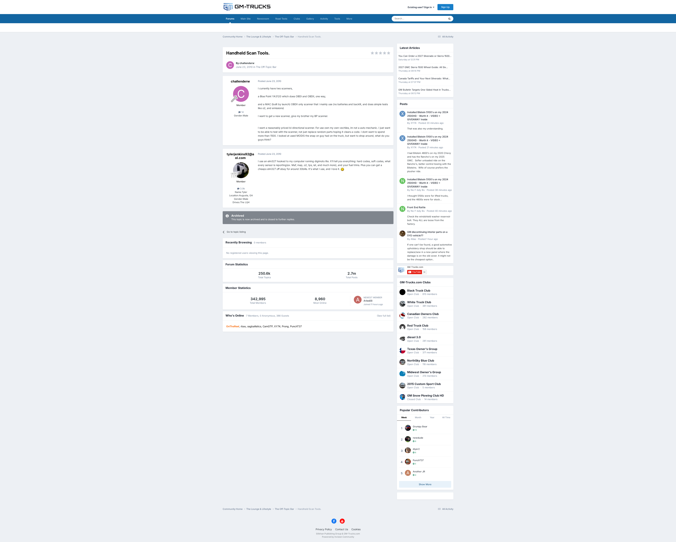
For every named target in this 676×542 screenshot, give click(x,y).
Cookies (356, 529)
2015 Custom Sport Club (424, 384)
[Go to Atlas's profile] (402, 234)
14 (242, 112)
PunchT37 (418, 460)
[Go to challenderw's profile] (230, 65)
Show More (425, 484)
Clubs (297, 18)
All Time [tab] (446, 417)
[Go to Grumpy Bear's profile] (408, 428)
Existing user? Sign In (420, 7)
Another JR (419, 471)
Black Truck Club (418, 290)
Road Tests (281, 18)
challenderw (246, 63)
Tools (337, 18)
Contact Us (341, 529)
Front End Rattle (416, 207)
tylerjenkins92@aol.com (240, 156)
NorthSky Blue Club (420, 360)
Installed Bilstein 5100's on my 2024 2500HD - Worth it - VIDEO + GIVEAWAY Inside (427, 116)
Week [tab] (404, 417)
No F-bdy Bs (418, 190)
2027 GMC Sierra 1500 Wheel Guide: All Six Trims (422, 67)
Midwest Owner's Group (424, 372)
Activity (324, 18)
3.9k (242, 188)
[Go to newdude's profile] (408, 439)
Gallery (310, 18)
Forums (230, 18)
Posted (431, 123)
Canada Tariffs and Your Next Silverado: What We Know (423, 78)
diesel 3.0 (414, 337)
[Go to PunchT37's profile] (408, 462)
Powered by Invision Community (338, 536)
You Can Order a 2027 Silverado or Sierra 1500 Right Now (423, 56)
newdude (418, 437)
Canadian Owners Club (423, 314)
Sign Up (445, 7)
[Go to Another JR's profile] (408, 473)
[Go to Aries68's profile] (358, 300)
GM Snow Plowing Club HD (425, 395)
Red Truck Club (417, 325)
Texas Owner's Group (422, 349)
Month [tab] (418, 417)
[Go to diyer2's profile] (408, 450)
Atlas (413, 239)
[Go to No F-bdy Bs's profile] (402, 181)
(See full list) (384, 315)
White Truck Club (419, 302)
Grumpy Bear (420, 426)
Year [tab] (432, 417)
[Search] (449, 18)
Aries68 (368, 300)
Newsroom (263, 18)
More (349, 18)
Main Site (246, 18)
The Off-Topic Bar (266, 66)
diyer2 (416, 449)
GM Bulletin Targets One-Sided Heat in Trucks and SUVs (423, 90)
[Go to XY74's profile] (402, 114)
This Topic (436, 18)
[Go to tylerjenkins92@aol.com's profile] (241, 170)
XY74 (413, 123)
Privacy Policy (324, 529)
